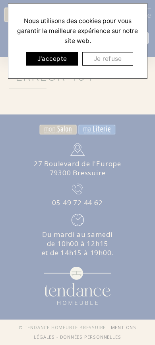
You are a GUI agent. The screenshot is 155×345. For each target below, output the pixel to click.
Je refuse (108, 58)
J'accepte (52, 58)
